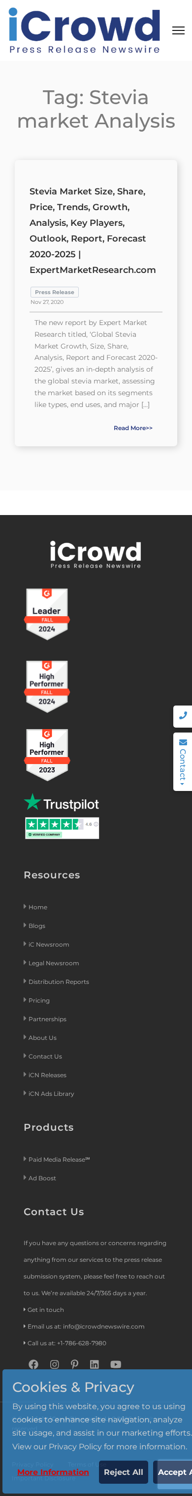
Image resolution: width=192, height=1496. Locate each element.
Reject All (123, 1472)
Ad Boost (42, 1178)
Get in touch (46, 1309)
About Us (43, 1037)
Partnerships (47, 1019)
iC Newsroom (50, 944)
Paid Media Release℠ (59, 1159)
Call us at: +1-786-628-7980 (67, 1343)
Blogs (37, 925)
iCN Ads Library (51, 1093)
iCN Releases (47, 1075)
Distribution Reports (60, 981)
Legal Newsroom (55, 963)
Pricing (40, 1000)
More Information (53, 1472)
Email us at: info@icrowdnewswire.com (86, 1326)
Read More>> (133, 428)
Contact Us (45, 1056)
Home (38, 907)
